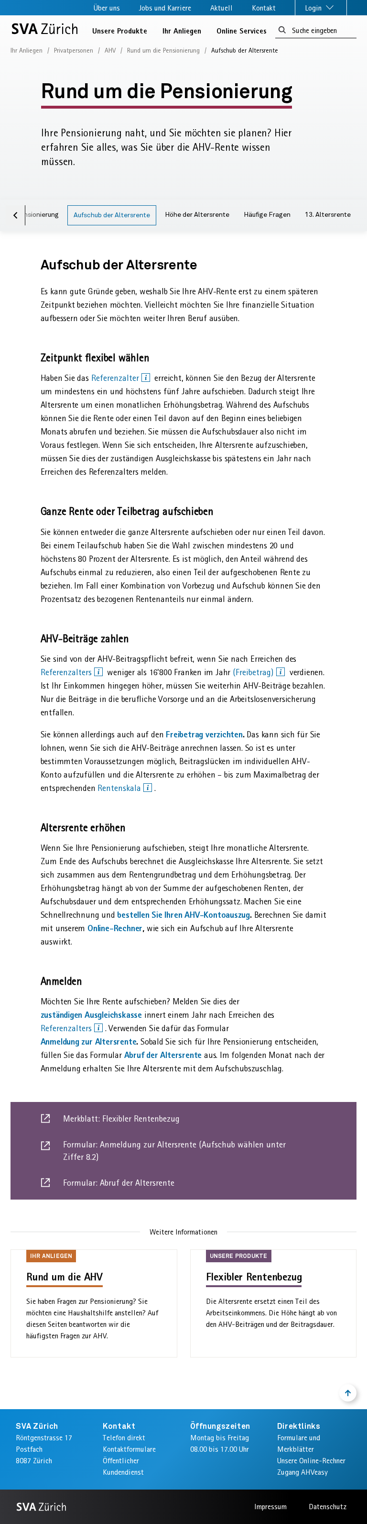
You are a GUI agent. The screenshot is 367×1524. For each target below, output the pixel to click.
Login (314, 7)
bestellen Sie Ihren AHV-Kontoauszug (183, 914)
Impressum (270, 1506)
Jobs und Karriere (165, 7)
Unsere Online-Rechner (311, 1460)
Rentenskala (120, 788)
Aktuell (221, 7)
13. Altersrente (328, 214)
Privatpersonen (73, 50)
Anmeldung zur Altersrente (89, 1041)
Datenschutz (327, 1506)
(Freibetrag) (254, 672)
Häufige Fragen (267, 214)
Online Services (241, 30)
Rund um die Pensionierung (163, 50)
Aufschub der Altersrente (112, 215)
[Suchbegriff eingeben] (282, 30)
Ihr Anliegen (181, 30)
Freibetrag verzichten (204, 734)
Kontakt (264, 7)
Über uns (107, 7)
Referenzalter (116, 378)
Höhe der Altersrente (197, 214)
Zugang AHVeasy (302, 1472)
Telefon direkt (124, 1437)
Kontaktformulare (129, 1449)
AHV (110, 50)
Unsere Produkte (119, 30)
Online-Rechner (114, 928)
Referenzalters (67, 672)
